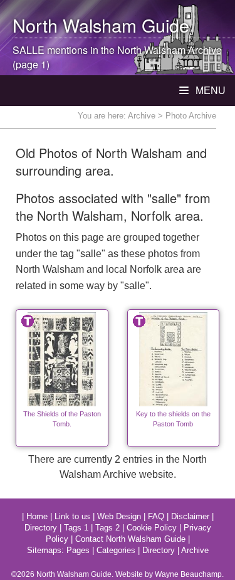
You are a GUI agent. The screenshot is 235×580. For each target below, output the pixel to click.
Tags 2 (107, 527)
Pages (78, 550)
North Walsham (75, 25)
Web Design (119, 516)
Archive (141, 115)
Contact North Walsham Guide (130, 539)
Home (37, 516)
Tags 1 (76, 527)
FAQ (156, 516)
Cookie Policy (152, 527)
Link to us (72, 516)
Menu (209, 90)
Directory (40, 527)
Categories (116, 550)
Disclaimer (190, 516)
